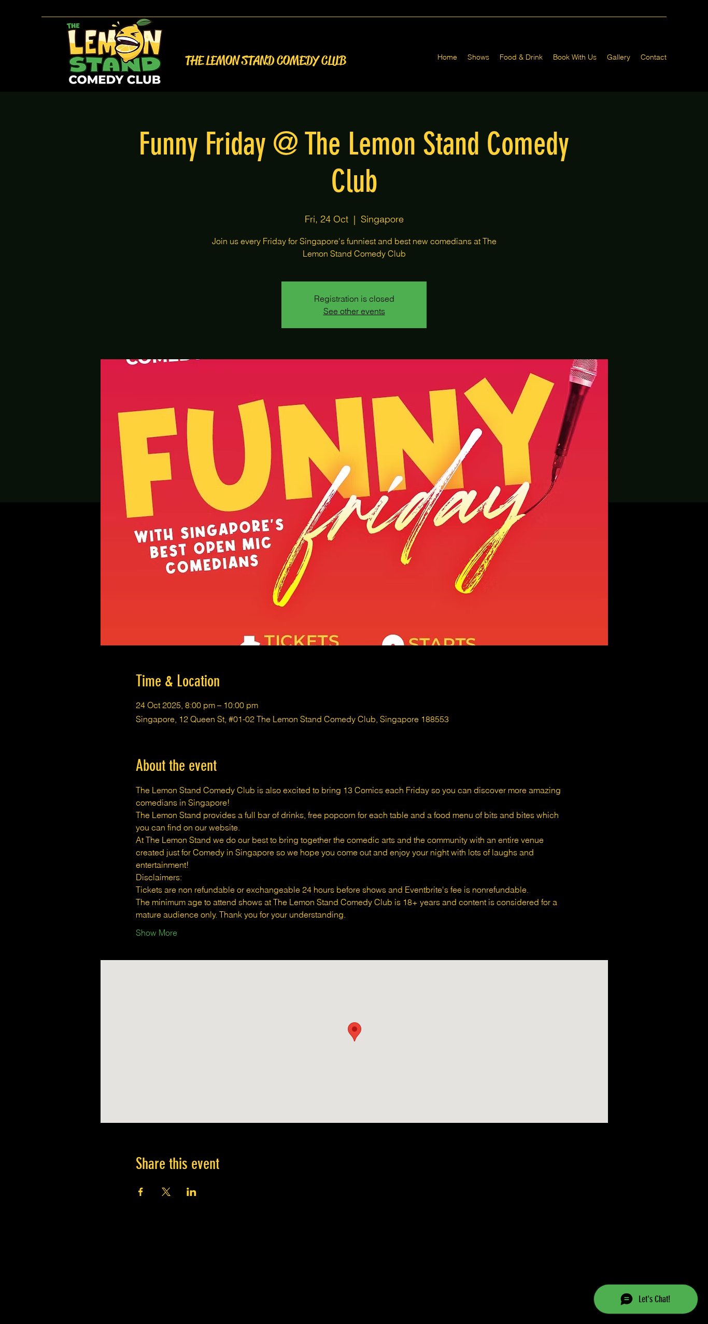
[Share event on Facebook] (141, 1192)
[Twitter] (354, 1318)
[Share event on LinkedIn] (191, 1192)
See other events (354, 311)
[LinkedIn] (369, 1318)
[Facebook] (338, 1318)
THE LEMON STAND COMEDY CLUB (265, 60)
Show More (156, 932)
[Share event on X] (166, 1192)
